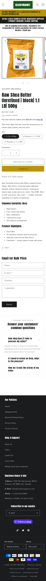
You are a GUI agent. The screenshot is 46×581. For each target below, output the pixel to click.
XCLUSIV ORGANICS (17, 565)
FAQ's (7, 450)
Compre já (23, 169)
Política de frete (15, 572)
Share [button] (7, 248)
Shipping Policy (11, 412)
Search (7, 406)
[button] (3, 4)
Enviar (9, 304)
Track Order (9, 461)
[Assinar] (37, 513)
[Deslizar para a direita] (28, 83)
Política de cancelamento (19, 576)
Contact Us (9, 455)
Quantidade (6, 147)
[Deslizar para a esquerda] (17, 83)
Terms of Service (11, 429)
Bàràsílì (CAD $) (13, 547)
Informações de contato (30, 572)
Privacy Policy (10, 423)
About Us (8, 444)
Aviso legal (33, 576)
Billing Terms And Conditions (16, 466)
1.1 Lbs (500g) (10, 136)
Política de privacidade (17, 568)
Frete (3, 115)
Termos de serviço (33, 568)
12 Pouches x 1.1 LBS (13, 142)
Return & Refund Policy (14, 417)
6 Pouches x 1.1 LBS (31, 136)
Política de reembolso (35, 565)
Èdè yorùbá (33, 547)
